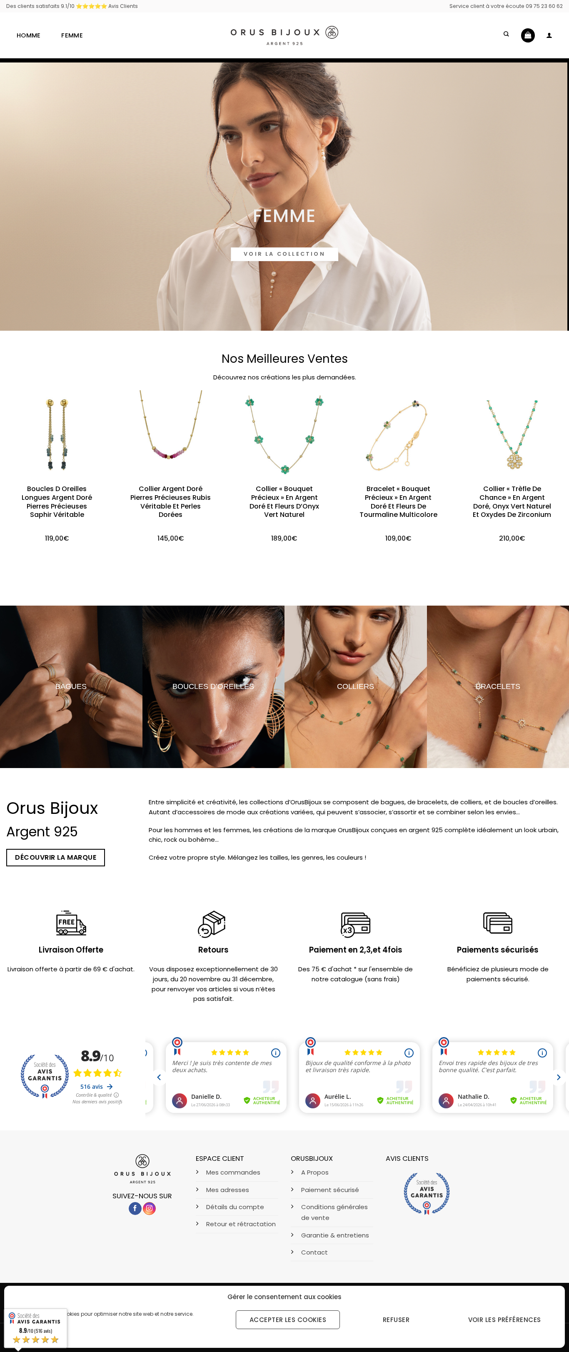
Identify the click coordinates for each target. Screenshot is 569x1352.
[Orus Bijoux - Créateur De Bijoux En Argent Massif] (284, 35)
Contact (314, 1252)
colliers (355, 686)
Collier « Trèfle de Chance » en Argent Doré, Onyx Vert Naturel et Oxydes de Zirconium (512, 502)
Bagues (71, 686)
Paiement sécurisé (330, 1189)
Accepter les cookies (288, 1319)
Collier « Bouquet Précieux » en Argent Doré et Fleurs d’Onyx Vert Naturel (284, 502)
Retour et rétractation (241, 1224)
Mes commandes (233, 1172)
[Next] (546, 455)
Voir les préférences (504, 1319)
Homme (28, 35)
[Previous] (22, 455)
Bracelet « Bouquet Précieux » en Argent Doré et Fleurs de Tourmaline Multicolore (398, 502)
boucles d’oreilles (213, 686)
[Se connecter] (549, 35)
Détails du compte (235, 1206)
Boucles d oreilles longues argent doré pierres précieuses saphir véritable (57, 502)
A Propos (315, 1172)
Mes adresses (227, 1189)
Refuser (396, 1319)
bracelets (498, 686)
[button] (507, 35)
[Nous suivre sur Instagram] (149, 1208)
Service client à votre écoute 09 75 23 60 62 (506, 6)
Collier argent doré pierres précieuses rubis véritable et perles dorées (170, 502)
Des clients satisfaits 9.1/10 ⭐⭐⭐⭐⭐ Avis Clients (72, 6)
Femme (71, 35)
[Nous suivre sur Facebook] (135, 1208)
